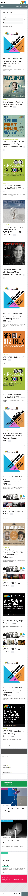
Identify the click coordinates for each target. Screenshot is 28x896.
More (3, 816)
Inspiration (4, 788)
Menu (2, 2)
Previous (4, 745)
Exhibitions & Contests (7, 820)
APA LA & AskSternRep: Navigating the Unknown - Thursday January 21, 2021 (13, 437)
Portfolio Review (15, 139)
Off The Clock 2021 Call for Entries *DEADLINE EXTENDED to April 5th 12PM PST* (13, 231)
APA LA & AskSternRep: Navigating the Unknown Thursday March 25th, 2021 (13, 62)
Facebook (7, 2)
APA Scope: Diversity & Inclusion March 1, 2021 (12, 187)
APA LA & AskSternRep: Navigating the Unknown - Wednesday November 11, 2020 (13, 691)
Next (24, 745)
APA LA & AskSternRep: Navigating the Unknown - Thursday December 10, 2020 (13, 480)
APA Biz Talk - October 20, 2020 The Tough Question (13, 733)
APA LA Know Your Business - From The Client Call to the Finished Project (14, 553)
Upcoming (5, 26)
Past (9, 26)
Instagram (10, 2)
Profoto (5, 865)
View (3, 872)
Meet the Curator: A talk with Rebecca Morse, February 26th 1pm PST (12, 272)
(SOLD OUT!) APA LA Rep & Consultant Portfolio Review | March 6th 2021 (13, 144)
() (8, 762)
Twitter (4, 2)
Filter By (4, 17)
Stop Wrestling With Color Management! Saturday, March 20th (13, 104)
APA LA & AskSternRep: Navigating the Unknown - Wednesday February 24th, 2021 (14, 317)
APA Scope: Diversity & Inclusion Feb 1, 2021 (12, 395)
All (11, 26)
